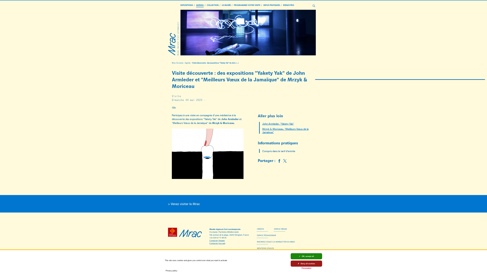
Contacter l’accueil (217, 243)
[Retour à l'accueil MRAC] (190, 232)
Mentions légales (265, 248)
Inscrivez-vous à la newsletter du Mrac (276, 242)
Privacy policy (171, 271)
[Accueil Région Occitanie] (173, 232)
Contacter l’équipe (217, 240)
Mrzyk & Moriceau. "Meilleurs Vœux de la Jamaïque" (285, 130)
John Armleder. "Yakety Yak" (278, 123)
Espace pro (288, 5)
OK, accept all (307, 256)
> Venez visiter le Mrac (184, 203)
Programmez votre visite (247, 5)
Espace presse (280, 229)
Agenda (200, 5)
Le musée (226, 5)
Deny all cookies (307, 264)
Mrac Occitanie (177, 63)
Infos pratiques (271, 5)
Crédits (260, 229)
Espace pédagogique (266, 235)
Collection (213, 5)
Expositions (186, 5)
